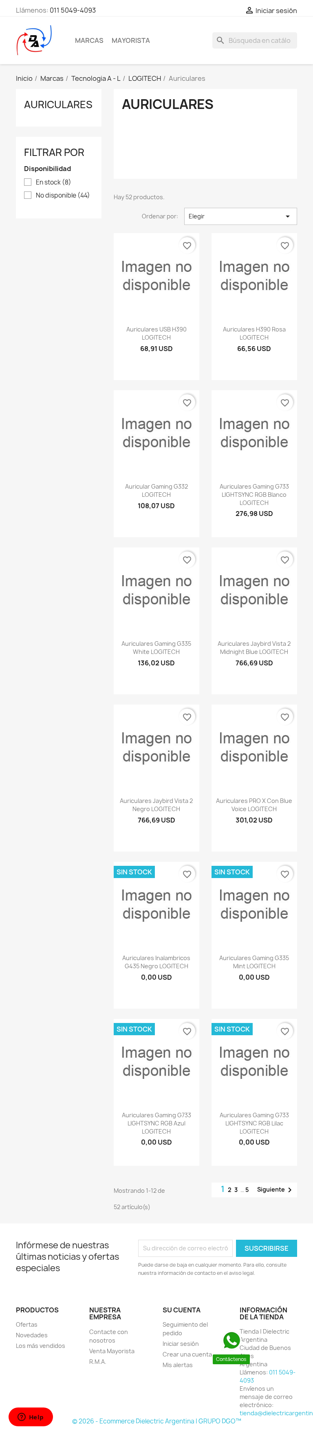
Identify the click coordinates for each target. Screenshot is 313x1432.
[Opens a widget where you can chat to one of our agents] (30, 1418)
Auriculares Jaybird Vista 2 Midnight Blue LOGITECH (254, 648)
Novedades (32, 1335)
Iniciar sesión (181, 1344)
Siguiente (276, 1190)
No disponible (63, 195)
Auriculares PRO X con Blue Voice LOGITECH (254, 805)
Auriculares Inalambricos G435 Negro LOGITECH (156, 962)
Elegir (241, 216)
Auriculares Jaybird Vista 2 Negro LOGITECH (156, 805)
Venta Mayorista (111, 1351)
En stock (53, 182)
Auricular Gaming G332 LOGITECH (156, 490)
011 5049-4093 (73, 10)
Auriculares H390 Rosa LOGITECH (254, 333)
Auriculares (58, 104)
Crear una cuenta (187, 1354)
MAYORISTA (131, 40)
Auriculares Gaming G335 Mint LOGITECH (254, 962)
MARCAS (89, 40)
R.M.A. (97, 1361)
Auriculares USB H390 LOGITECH (156, 333)
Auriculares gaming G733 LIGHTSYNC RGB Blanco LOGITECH (254, 495)
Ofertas (26, 1324)
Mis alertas (178, 1365)
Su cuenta (182, 1309)
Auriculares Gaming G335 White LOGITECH (156, 648)
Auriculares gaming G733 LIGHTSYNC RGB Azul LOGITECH (156, 1123)
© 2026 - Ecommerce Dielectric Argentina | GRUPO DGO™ (156, 1421)
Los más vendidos (40, 1346)
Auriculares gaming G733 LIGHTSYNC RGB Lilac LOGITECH (254, 1123)
